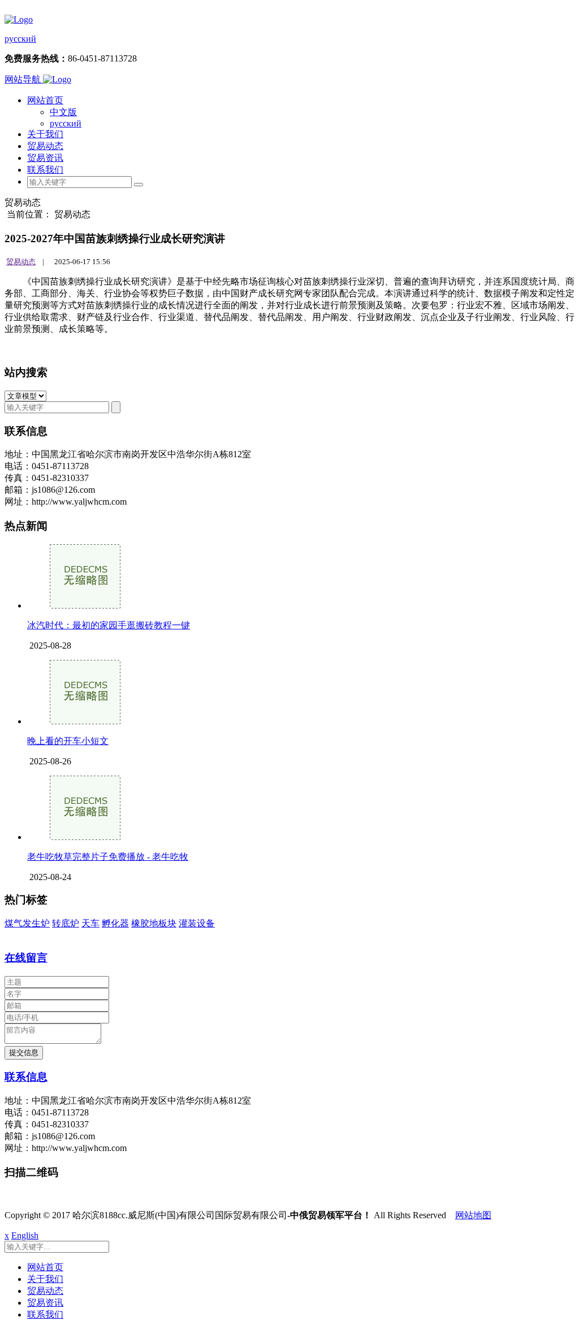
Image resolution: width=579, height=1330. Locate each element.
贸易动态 (45, 146)
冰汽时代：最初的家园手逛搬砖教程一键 (108, 625)
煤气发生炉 (27, 923)
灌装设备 (197, 923)
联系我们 (45, 169)
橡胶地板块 (153, 923)
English (24, 1235)
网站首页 (45, 100)
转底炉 (65, 923)
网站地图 (473, 1215)
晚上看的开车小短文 (68, 741)
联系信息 (26, 1077)
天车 (90, 923)
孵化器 (115, 923)
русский (20, 38)
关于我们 (45, 134)
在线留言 (26, 958)
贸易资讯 (45, 158)
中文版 (63, 112)
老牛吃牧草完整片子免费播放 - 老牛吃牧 (107, 856)
